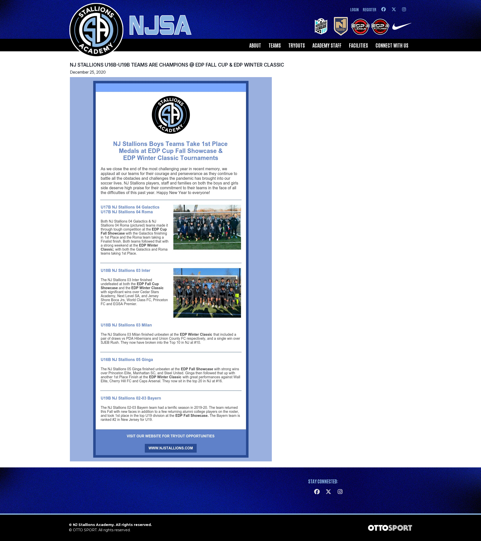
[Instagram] (404, 9)
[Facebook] (383, 9)
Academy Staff (326, 45)
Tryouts (296, 45)
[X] (394, 9)
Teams (275, 45)
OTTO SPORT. (85, 530)
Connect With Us (392, 45)
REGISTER (369, 9)
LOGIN (354, 9)
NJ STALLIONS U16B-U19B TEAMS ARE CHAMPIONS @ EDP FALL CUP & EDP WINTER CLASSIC (177, 65)
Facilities (358, 45)
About (255, 45)
